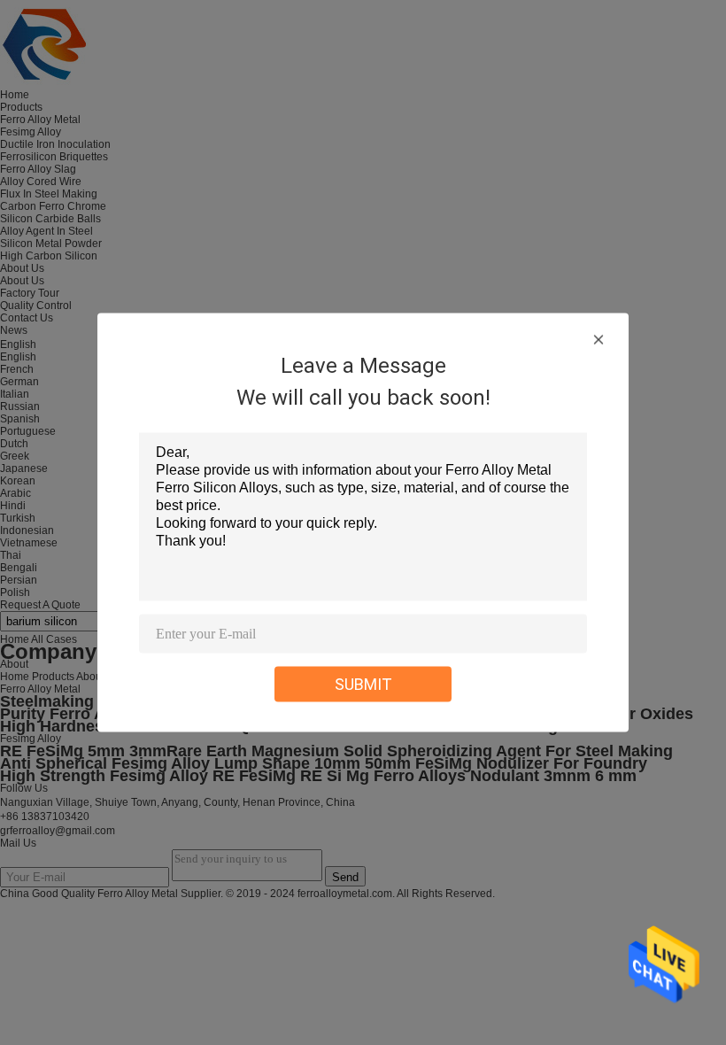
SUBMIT (363, 684)
